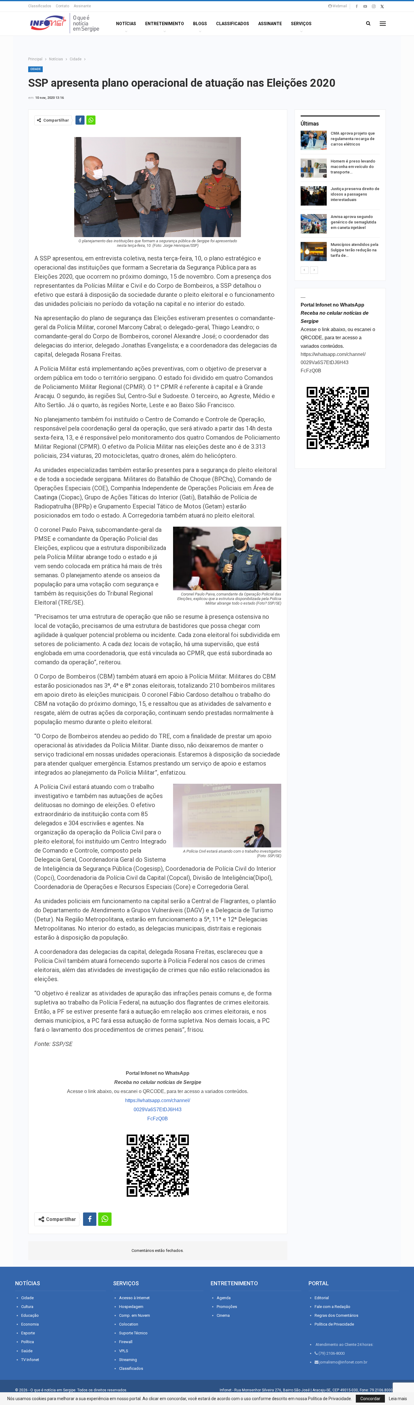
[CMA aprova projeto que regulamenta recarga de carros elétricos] (314, 140)
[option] (340, 197)
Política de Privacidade (334, 1324)
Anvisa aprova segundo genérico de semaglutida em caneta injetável (353, 222)
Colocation (128, 1324)
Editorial (322, 1298)
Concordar (370, 1398)
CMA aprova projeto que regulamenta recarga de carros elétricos (353, 138)
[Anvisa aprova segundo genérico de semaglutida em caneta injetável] (314, 223)
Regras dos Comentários (336, 1315)
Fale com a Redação (332, 1306)
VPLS (123, 1351)
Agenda (224, 1298)
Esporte (28, 1333)
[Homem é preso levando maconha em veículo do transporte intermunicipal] (314, 168)
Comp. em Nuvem (134, 1315)
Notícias (126, 23)
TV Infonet (30, 1359)
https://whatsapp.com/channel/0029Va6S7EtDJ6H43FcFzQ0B (157, 1109)
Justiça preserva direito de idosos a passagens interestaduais (355, 194)
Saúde (26, 1351)
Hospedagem (131, 1306)
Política (27, 1342)
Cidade (35, 69)
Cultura (27, 1306)
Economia (30, 1324)
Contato (62, 6)
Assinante (82, 6)
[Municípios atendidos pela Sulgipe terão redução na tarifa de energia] (314, 251)
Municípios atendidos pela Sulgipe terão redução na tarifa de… (354, 250)
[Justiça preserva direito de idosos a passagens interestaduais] (314, 196)
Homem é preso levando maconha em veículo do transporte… (353, 166)
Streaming (128, 1359)
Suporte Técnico (133, 1333)
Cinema (223, 1315)
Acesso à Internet (134, 1298)
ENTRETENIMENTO (164, 23)
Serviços (301, 23)
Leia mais (398, 1399)
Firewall (125, 1342)
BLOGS (200, 23)
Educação (30, 1315)
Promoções (227, 1306)
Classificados (39, 6)
